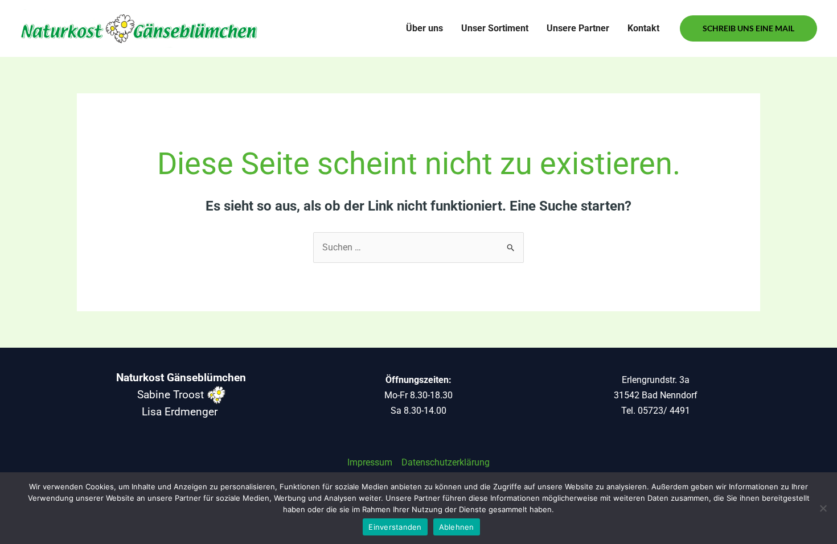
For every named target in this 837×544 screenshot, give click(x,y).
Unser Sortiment (494, 28)
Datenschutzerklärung (445, 462)
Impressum (369, 462)
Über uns (424, 28)
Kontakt (643, 28)
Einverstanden (394, 526)
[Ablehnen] (822, 508)
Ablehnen (456, 526)
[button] (748, 28)
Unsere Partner (578, 28)
